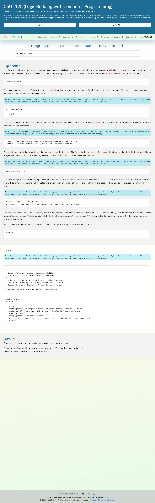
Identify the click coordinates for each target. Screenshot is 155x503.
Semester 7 (118, 37)
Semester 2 (55, 37)
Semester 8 (131, 37)
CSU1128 (39, 25)
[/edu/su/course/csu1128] (11, 37)
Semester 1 (42, 37)
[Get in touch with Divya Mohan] (36, 11)
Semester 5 (93, 37)
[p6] (21, 37)
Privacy (93, 500)
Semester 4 (80, 37)
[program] (16, 37)
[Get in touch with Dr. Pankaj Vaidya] (94, 11)
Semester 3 (68, 37)
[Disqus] (77, 395)
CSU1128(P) (115, 25)
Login (141, 37)
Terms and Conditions (106, 500)
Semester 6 (106, 37)
